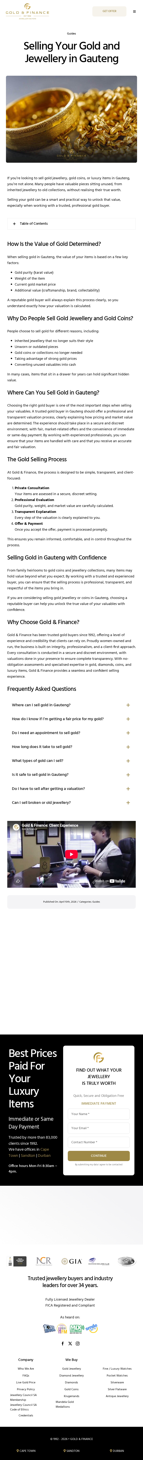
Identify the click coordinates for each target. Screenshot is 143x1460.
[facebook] (63, 1344)
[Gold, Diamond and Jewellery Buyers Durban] (117, 1451)
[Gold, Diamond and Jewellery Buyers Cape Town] (26, 1451)
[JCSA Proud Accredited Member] (17, 1257)
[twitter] (70, 1344)
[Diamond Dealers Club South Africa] (99, 1257)
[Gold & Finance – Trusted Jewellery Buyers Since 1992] (27, 5)
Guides (71, 33)
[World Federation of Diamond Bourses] (126, 1257)
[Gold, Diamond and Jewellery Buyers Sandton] (71, 1451)
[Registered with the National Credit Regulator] (44, 1257)
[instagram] (78, 1344)
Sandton (28, 1156)
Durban (44, 1156)
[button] (71, 223)
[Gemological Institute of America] (72, 1257)
